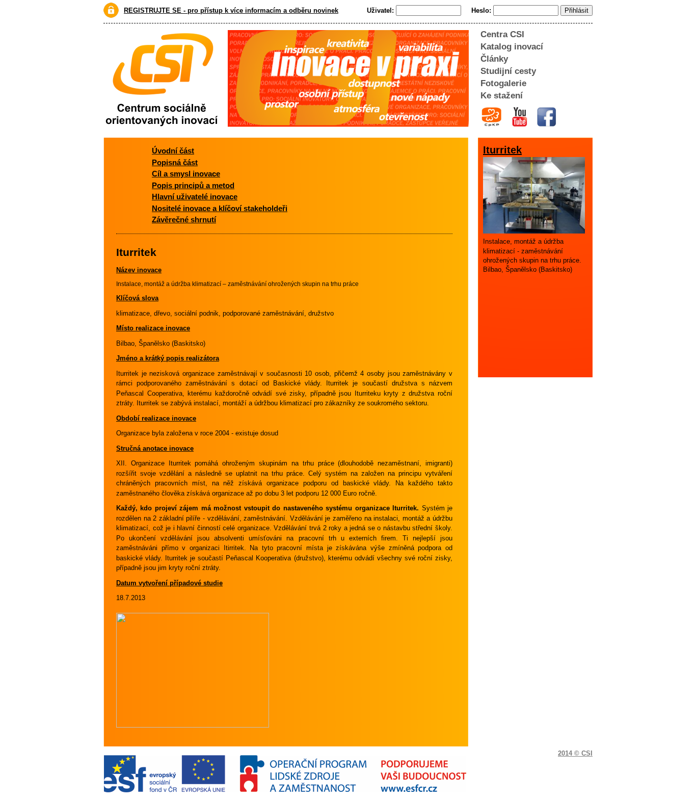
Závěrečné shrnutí (184, 219)
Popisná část (175, 162)
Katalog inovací (511, 46)
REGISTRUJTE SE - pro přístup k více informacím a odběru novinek (231, 10)
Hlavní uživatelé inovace (194, 196)
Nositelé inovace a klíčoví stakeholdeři (219, 208)
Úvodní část (173, 150)
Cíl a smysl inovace (186, 173)
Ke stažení (501, 95)
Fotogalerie (503, 83)
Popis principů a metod (193, 185)
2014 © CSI (575, 753)
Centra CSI (502, 34)
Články (494, 59)
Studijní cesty (508, 71)
